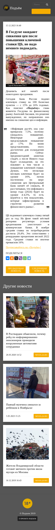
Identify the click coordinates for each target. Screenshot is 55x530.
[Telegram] (29, 258)
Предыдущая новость (16, 269)
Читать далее (41, 355)
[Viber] (20, 258)
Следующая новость (39, 269)
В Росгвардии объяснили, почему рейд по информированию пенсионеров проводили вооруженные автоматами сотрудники (26, 340)
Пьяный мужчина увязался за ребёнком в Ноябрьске (23, 406)
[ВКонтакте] (7, 258)
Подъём (16, 8)
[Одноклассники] (12, 258)
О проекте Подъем (27, 519)
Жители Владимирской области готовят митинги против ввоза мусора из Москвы (25, 468)
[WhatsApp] (25, 258)
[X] (16, 258)
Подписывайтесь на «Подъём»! (23, 247)
